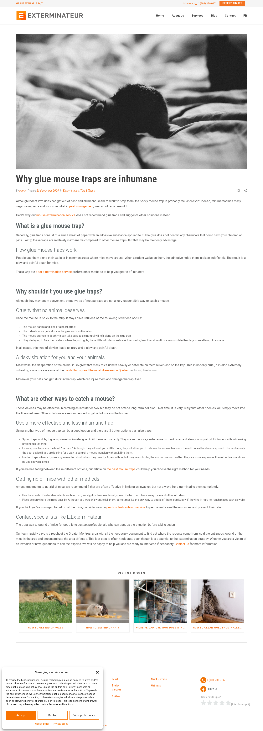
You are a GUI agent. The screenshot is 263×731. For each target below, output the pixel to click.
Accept (20, 715)
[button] (97, 672)
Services (197, 15)
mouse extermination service (55, 215)
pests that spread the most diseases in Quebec (97, 370)
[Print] (238, 190)
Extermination (71, 190)
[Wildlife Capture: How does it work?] (160, 601)
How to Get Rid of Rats (103, 627)
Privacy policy (61, 724)
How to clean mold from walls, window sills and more (218, 627)
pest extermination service (54, 272)
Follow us (212, 689)
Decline (52, 715)
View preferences (84, 715)
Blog (214, 15)
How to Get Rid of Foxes (45, 627)
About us (178, 15)
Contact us (182, 544)
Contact (230, 15)
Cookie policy (42, 724)
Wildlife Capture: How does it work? (161, 627)
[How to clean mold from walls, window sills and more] (217, 601)
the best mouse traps (121, 469)
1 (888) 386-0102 (215, 680)
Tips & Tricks (87, 190)
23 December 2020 (48, 190)
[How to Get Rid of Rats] (103, 601)
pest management (81, 206)
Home (160, 15)
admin (23, 190)
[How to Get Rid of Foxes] (45, 601)
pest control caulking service (125, 507)
